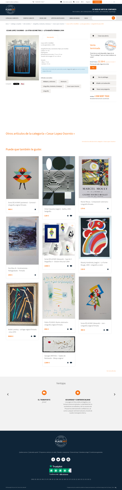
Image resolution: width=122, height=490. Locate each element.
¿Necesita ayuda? (33, 452)
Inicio (7, 24)
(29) (38, 479)
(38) (50, 479)
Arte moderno (27, 24)
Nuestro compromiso (63, 452)
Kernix (113, 487)
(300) (32, 479)
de (109, 2)
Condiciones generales (96, 452)
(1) (76, 479)
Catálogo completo (16, 24)
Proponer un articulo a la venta (48, 452)
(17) (70, 479)
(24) (79, 479)
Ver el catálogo (103, 77)
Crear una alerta (103, 36)
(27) (47, 479)
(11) (86, 479)
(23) (60, 479)
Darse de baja (74, 452)
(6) (88, 479)
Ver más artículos (111, 371)
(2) (54, 479)
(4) (40, 479)
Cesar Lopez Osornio (58, 24)
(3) (72, 479)
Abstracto (63, 81)
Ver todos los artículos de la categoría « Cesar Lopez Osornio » (99, 141)
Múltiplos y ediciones (49, 81)
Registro (88, 2)
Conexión (97, 2)
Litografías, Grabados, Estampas (42, 24)
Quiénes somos (23, 452)
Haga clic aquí (71, 69)
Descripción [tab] (50, 37)
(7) (45, 479)
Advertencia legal (84, 452)
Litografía (46, 91)
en (106, 2)
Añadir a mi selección (103, 83)
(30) (43, 479)
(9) (35, 479)
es (114, 2)
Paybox (109, 487)
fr (104, 2)
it (111, 2)
